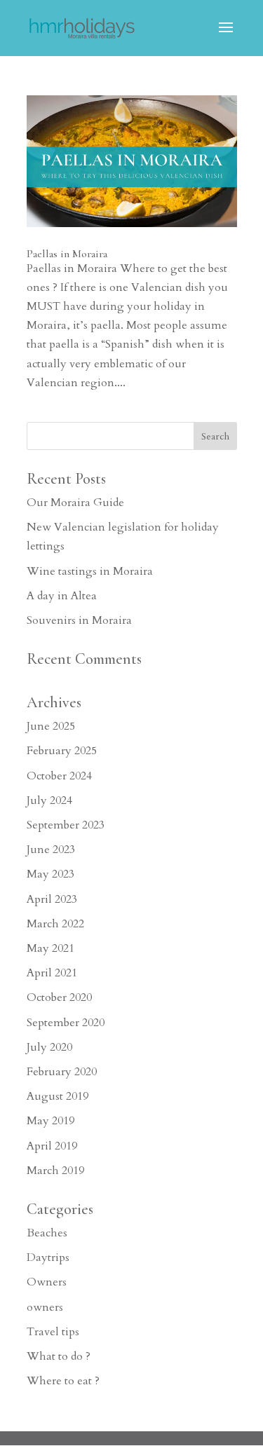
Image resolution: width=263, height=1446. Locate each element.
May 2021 (50, 948)
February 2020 (62, 1071)
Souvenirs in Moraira (79, 620)
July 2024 (49, 800)
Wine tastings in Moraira (90, 571)
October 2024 (59, 776)
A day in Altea (62, 595)
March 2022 (55, 924)
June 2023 (51, 849)
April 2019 (52, 1146)
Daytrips (48, 1257)
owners (45, 1307)
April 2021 (52, 973)
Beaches (47, 1233)
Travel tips (53, 1331)
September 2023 (65, 825)
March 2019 (55, 1170)
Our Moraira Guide (75, 502)
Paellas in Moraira (67, 254)
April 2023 (52, 899)
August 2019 (57, 1096)
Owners (47, 1282)
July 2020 (49, 1047)
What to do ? (58, 1356)
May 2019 (50, 1120)
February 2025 (62, 750)
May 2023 (50, 874)
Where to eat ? (63, 1381)
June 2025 (51, 726)
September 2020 (65, 1022)
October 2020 (59, 997)
